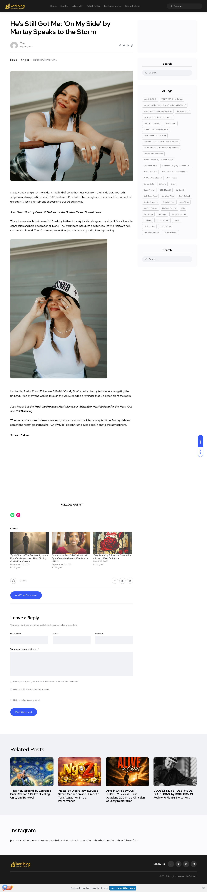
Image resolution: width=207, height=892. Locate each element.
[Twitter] (178, 864)
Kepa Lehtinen (168, 202)
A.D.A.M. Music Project (153, 178)
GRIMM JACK (165, 190)
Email (56, 633)
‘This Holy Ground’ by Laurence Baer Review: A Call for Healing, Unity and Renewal (30, 794)
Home (53, 6)
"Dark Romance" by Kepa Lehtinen (158, 117)
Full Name (15, 633)
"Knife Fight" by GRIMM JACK (156, 129)
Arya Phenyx (172, 178)
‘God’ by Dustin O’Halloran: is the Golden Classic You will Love (62, 212)
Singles (64, 6)
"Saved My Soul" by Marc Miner (174, 172)
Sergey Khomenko (178, 214)
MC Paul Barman (150, 208)
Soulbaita (147, 220)
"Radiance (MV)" (150, 166)
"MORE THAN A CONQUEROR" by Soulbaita (161, 147)
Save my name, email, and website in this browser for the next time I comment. (46, 681)
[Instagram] (194, 864)
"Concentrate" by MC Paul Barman (158, 111)
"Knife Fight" (170, 123)
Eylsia (173, 184)
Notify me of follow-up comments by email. (31, 689)
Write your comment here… (24, 649)
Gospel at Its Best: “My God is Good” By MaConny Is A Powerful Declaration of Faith (70, 558)
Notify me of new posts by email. (26, 700)
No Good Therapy (169, 208)
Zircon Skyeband (170, 232)
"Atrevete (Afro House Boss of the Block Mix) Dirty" (165, 105)
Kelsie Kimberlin (151, 202)
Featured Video (113, 6)
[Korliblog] (15, 6)
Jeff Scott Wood (150, 196)
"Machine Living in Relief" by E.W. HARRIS (161, 141)
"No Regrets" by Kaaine (153, 153)
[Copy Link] (132, 45)
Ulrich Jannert (166, 226)
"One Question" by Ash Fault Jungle (158, 159)
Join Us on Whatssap (123, 888)
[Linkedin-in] (186, 864)
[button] (103, 888)
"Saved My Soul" (150, 172)
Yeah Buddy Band (151, 232)
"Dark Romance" (183, 111)
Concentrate (149, 184)
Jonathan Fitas (168, 196)
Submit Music (132, 6)
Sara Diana (162, 214)
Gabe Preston (149, 190)
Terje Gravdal (149, 226)
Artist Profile (94, 6)
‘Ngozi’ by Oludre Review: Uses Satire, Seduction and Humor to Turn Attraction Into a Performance (78, 796)
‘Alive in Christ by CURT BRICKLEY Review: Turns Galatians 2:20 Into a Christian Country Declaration (125, 796)
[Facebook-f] (171, 864)
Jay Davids (180, 190)
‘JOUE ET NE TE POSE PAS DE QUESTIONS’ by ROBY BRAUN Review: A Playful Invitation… (173, 794)
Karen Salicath (184, 196)
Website (99, 633)
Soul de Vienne (162, 220)
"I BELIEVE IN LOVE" (152, 123)
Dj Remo (162, 184)
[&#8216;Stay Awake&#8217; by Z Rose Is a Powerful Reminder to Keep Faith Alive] (112, 543)
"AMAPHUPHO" (150, 99)
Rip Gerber (148, 214)
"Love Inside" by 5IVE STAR (155, 135)
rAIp (183, 208)
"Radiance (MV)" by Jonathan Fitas (176, 166)
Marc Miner (184, 202)
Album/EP (77, 6)
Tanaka (176, 220)
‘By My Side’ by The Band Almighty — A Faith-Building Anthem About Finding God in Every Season (29, 558)
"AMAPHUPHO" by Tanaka (172, 99)
